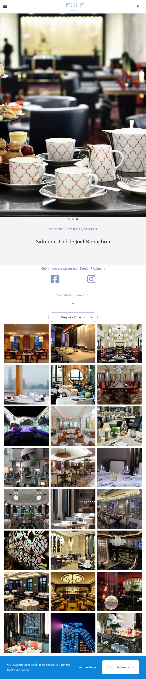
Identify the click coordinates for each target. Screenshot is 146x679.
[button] (5, 7)
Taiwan (90, 229)
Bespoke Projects (65, 229)
